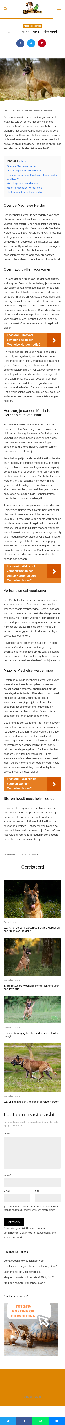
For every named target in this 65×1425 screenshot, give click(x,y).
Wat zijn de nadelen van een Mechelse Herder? (31, 1101)
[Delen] (20, 43)
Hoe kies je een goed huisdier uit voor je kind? (30, 1266)
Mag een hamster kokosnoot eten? (24, 1282)
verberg (22, 161)
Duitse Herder (10, 922)
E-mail (7, 1191)
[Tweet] (31, 43)
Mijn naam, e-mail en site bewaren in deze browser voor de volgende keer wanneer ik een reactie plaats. (31, 1208)
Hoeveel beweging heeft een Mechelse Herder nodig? (31, 1034)
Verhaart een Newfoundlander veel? (25, 1260)
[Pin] (42, 43)
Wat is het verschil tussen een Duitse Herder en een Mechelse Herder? (32, 929)
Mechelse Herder (32, 26)
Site (37, 1191)
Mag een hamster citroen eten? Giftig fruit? (29, 1277)
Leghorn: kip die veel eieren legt (22, 1271)
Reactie (8, 1133)
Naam (7, 1175)
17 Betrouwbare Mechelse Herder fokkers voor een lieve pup (31, 987)
